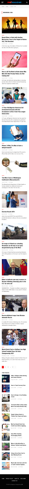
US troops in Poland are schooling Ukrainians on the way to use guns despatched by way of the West (12, 246)
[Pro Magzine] (15, 2)
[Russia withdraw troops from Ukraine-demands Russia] (14, 303)
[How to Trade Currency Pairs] (6, 388)
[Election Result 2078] (14, 199)
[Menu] (2, 2)
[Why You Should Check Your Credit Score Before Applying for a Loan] (6, 427)
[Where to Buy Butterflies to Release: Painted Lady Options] (6, 446)
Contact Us (14, 480)
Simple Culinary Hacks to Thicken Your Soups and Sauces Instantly (19, 416)
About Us (17, 478)
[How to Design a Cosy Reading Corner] (6, 398)
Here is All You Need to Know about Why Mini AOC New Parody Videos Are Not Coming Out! (14, 74)
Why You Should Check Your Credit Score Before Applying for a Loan (18, 425)
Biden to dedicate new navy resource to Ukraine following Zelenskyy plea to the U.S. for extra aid (14, 281)
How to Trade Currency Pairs (18, 385)
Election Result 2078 (8, 212)
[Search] (27, 2)
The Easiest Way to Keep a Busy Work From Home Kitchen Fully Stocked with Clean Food (19, 406)
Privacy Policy (9, 478)
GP (22, 484)
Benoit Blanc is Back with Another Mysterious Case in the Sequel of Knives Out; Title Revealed (14, 39)
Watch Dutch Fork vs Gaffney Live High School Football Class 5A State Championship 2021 (14, 351)
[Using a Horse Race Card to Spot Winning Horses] (6, 456)
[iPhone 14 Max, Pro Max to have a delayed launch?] (14, 133)
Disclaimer (23, 478)
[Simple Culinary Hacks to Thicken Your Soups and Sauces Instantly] (6, 417)
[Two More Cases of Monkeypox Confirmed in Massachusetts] (14, 165)
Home (3, 478)
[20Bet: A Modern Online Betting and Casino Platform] (6, 379)
